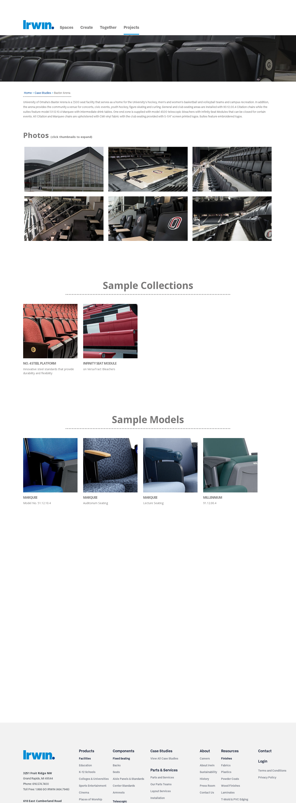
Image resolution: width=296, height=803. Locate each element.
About (205, 751)
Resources (230, 751)
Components (123, 751)
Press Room (207, 785)
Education (85, 765)
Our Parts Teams (161, 784)
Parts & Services (164, 770)
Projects (131, 27)
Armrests (119, 792)
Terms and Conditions (272, 770)
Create (86, 27)
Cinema (84, 792)
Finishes (226, 758)
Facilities (85, 758)
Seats (116, 772)
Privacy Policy (267, 777)
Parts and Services (162, 777)
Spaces (66, 27)
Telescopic (120, 801)
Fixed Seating (121, 758)
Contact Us (207, 792)
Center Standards (124, 785)
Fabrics (226, 765)
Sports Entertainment (92, 785)
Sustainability (208, 772)
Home (28, 92)
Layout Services (160, 791)
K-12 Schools (87, 772)
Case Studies (43, 92)
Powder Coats (230, 778)
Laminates (228, 792)
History (204, 778)
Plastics (226, 772)
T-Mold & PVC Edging (234, 799)
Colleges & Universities (94, 778)
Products (86, 751)
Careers (205, 758)
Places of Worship (90, 799)
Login (262, 761)
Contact (265, 751)
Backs (117, 765)
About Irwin (207, 765)
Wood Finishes (230, 785)
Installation (157, 798)
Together (108, 27)
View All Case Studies (164, 758)
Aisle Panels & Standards (128, 778)
